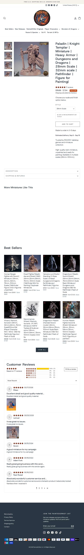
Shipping (58, 93)
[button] (61, 87)
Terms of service (9, 520)
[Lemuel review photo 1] (13, 432)
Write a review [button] (70, 369)
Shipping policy (9, 524)
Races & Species (32, 32)
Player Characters (51, 29)
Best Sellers (9, 29)
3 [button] (41, 488)
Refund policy (8, 514)
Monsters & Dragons (69, 29)
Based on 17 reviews (14, 371)
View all (42, 350)
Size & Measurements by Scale (67, 115)
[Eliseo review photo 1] (11, 404)
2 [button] (39, 488)
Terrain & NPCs (52, 32)
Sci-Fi (43, 32)
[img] (18, 387)
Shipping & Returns (15, 176)
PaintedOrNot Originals (35, 29)
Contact (6, 527)
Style (58, 105)
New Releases (20, 29)
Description (12, 171)
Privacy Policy (8, 517)
